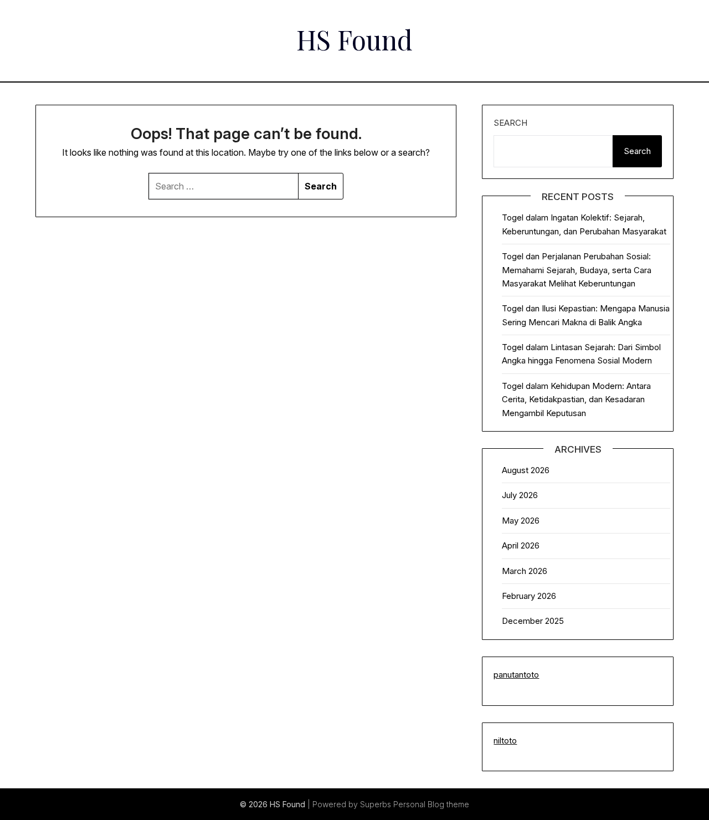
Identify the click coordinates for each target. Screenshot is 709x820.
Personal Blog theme (431, 804)
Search (510, 122)
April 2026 (521, 545)
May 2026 (521, 520)
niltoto (505, 740)
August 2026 (525, 470)
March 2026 (524, 571)
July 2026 (520, 495)
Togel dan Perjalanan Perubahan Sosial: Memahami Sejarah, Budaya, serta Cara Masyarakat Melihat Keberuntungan (576, 270)
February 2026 (529, 596)
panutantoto (516, 674)
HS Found (354, 39)
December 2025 (533, 621)
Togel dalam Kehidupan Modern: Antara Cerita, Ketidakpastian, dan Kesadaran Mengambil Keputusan (576, 399)
